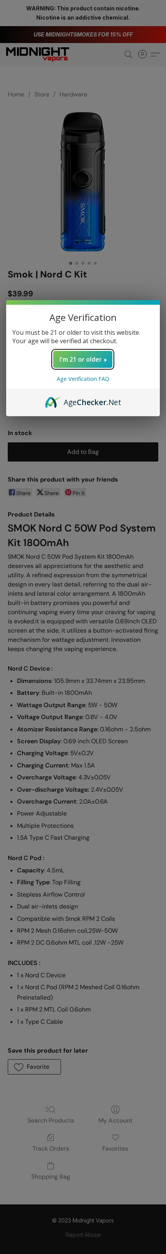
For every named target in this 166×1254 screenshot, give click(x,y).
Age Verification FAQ (83, 378)
